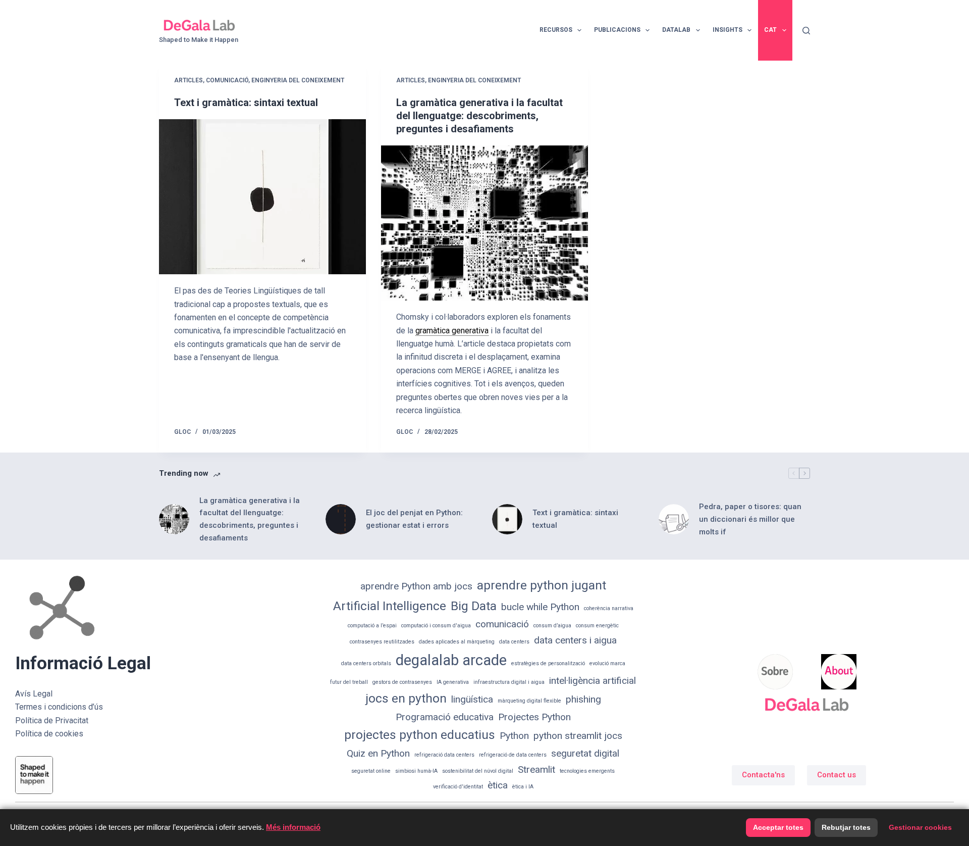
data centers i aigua (575, 640)
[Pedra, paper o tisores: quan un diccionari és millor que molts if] (674, 519)
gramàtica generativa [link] (452, 330)
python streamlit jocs (577, 735)
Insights (727, 29)
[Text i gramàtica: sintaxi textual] (262, 197)
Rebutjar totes (846, 827)
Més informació (293, 827)
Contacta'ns (763, 774)
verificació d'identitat (458, 786)
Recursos (556, 29)
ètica (498, 785)
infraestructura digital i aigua (509, 682)
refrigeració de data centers (513, 755)
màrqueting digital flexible (529, 701)
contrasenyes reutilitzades (382, 641)
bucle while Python (540, 607)
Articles (188, 80)
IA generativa (453, 682)
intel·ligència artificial (592, 680)
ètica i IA (522, 786)
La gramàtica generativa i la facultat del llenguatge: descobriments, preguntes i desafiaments (479, 115)
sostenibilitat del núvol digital (477, 771)
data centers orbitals (366, 663)
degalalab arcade (451, 660)
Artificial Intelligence (389, 606)
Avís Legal (33, 694)
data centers (514, 641)
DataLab (676, 29)
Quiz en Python (378, 753)
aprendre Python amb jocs (416, 586)
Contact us (836, 774)
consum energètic (597, 625)
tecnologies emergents (587, 771)
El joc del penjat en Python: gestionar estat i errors (414, 519)
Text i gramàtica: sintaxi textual (246, 102)
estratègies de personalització (548, 663)
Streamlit (536, 769)
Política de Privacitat (51, 720)
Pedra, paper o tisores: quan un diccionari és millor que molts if (750, 519)
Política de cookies (49, 733)
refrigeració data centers (444, 755)
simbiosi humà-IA (416, 771)
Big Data (474, 606)
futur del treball (349, 682)
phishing (583, 699)
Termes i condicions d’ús (59, 707)
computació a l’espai (372, 625)
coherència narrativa (608, 608)
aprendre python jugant (541, 585)
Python (514, 735)
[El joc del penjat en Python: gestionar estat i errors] (341, 519)
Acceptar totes (778, 827)
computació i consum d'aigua (436, 625)
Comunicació (227, 80)
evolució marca (607, 663)
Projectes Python (534, 717)
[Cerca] (806, 30)
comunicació (502, 624)
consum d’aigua (552, 625)
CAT (770, 29)
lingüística (472, 699)
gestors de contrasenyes (402, 682)
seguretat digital (585, 753)
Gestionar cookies (920, 827)
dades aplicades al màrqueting (457, 641)
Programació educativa (445, 717)
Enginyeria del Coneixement (297, 80)
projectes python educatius (419, 734)
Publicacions (617, 29)
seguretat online (371, 771)
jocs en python (406, 698)
